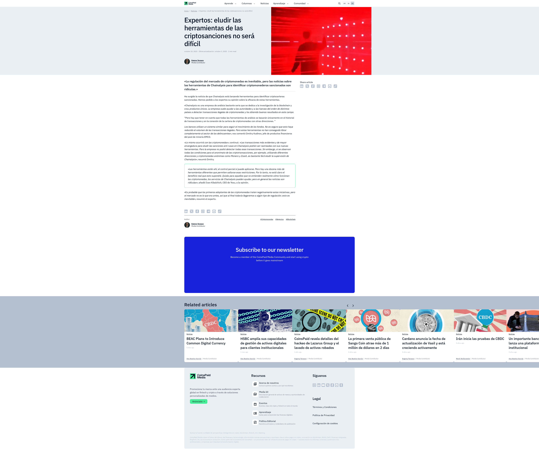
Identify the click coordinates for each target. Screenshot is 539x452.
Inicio (186, 11)
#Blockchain (290, 219)
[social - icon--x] (327, 385)
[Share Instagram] (318, 86)
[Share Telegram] (324, 86)
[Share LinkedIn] (301, 86)
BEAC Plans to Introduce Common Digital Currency (206, 340)
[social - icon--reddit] (336, 385)
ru (348, 3)
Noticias (265, 3)
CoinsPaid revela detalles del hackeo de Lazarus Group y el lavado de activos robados (316, 343)
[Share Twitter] (307, 86)
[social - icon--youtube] (323, 385)
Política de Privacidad (323, 415)
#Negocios (279, 219)
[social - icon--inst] (314, 385)
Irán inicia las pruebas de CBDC (480, 338)
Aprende (228, 3)
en (345, 3)
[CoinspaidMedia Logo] (190, 3)
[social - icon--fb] (332, 385)
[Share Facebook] (313, 86)
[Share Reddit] (329, 86)
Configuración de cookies (325, 423)
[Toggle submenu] (235, 3)
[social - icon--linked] (318, 385)
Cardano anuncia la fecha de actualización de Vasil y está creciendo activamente (423, 343)
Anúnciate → (198, 401)
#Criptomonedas (266, 219)
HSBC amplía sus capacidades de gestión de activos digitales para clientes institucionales (263, 343)
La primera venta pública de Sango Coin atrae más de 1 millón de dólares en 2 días (369, 343)
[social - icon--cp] (341, 385)
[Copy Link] (335, 86)
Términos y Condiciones (325, 407)
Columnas (247, 3)
